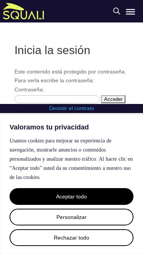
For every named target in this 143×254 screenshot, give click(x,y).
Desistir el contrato (71, 108)
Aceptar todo (71, 196)
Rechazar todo (71, 238)
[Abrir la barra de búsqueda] (117, 11)
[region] (71, 184)
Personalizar (71, 217)
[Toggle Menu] (130, 11)
